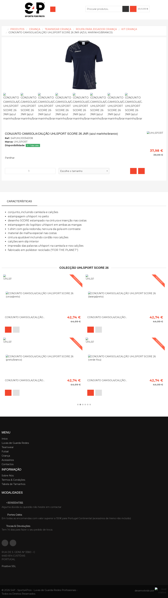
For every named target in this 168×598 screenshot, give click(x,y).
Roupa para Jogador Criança (96, 29)
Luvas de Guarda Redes (15, 442)
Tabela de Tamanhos (13, 484)
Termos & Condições (13, 479)
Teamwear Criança (58, 29)
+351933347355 (14, 502)
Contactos (7, 464)
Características (19, 201)
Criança (34, 29)
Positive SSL (9, 566)
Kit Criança (129, 29)
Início (5, 438)
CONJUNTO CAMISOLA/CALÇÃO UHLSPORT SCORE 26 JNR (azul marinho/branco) (61, 32)
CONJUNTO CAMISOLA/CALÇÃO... (25, 317)
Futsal (5, 451)
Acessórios (8, 460)
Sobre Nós (8, 475)
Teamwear (8, 447)
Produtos (17, 29)
